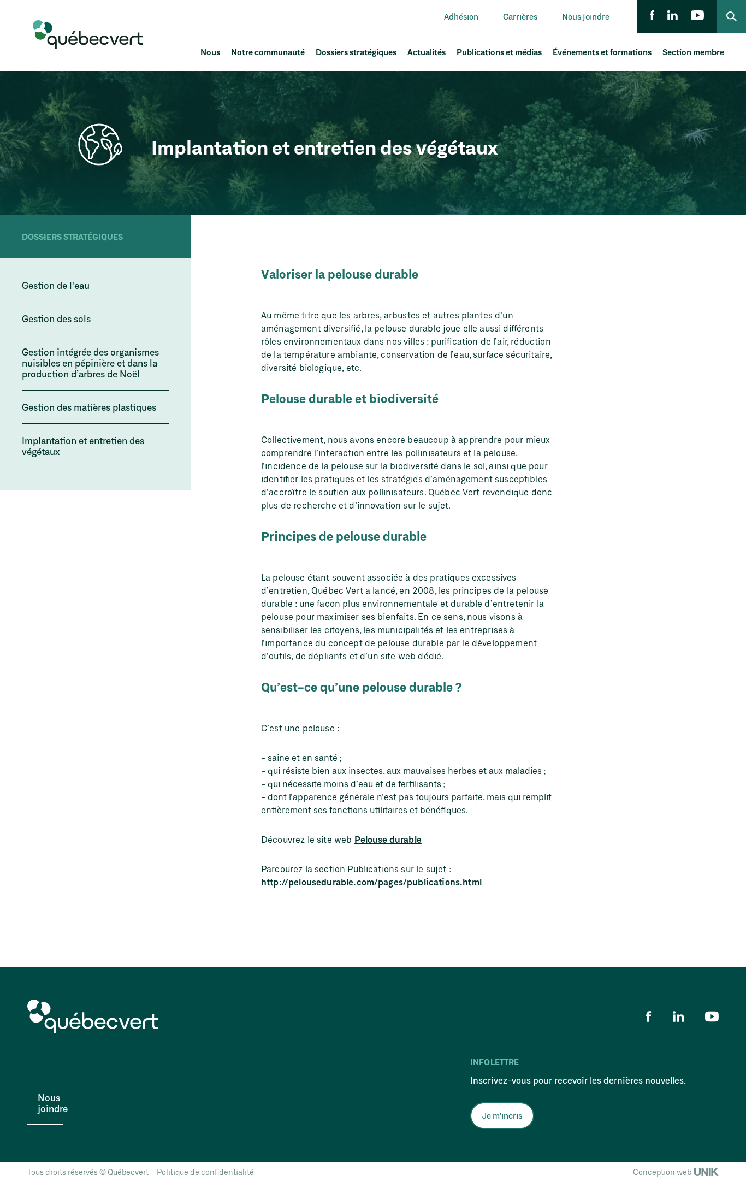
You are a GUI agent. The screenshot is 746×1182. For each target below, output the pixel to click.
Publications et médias (499, 52)
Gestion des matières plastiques (89, 406)
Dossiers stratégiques (356, 52)
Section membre (693, 52)
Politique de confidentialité (205, 1172)
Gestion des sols (56, 318)
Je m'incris (502, 1115)
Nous (210, 52)
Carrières (520, 16)
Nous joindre (585, 16)
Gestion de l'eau (56, 285)
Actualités (426, 52)
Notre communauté (268, 52)
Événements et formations (602, 52)
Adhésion (461, 16)
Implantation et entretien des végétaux (83, 446)
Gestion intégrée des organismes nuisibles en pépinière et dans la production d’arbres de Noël (90, 362)
